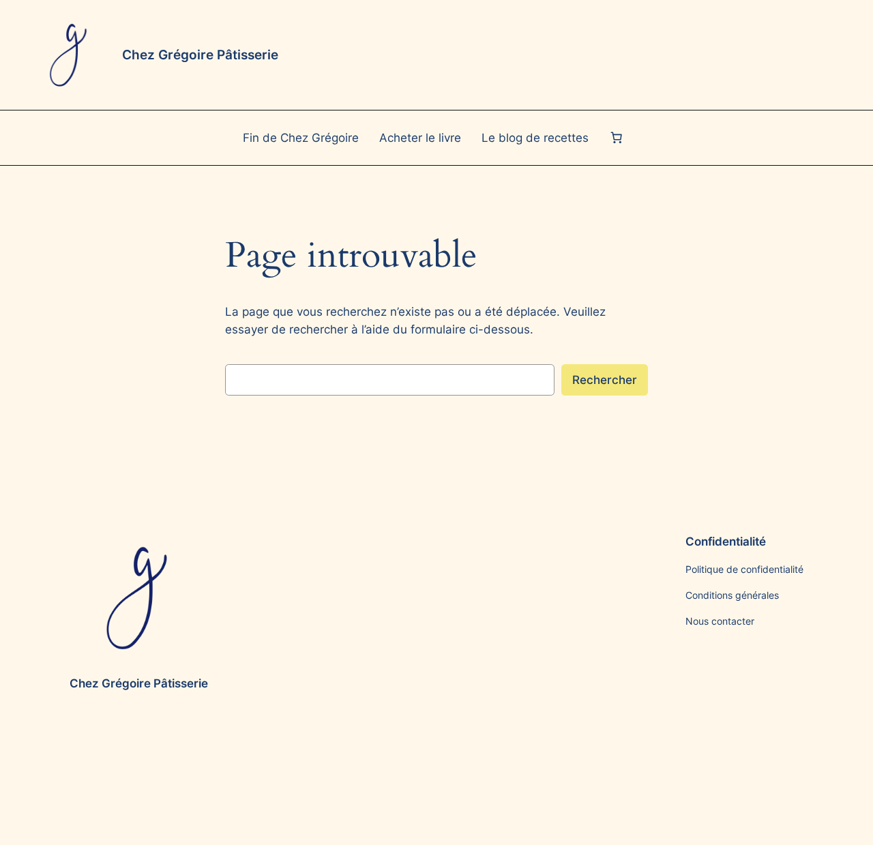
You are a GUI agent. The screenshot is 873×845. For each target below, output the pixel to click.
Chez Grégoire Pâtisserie (200, 54)
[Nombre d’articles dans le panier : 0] (616, 137)
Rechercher (604, 380)
